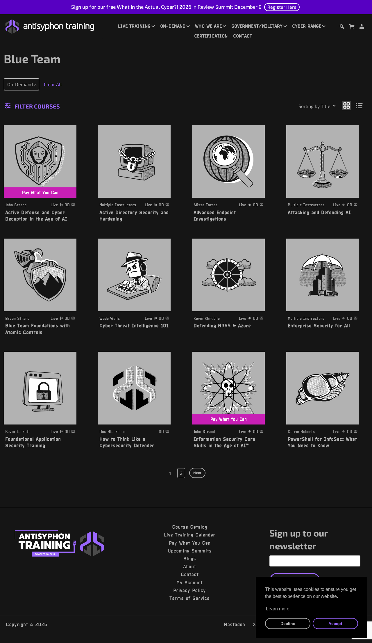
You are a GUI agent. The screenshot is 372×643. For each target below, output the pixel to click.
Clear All (53, 84)
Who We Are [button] (208, 26)
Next (197, 472)
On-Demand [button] (172, 26)
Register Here (281, 7)
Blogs (189, 558)
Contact (242, 35)
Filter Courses (37, 106)
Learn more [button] (277, 608)
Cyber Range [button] (306, 26)
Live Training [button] (134, 26)
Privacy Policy (189, 590)
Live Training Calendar (189, 534)
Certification (211, 35)
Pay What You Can (189, 543)
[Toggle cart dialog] (351, 27)
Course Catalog (189, 527)
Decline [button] (287, 623)
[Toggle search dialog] (341, 27)
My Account (189, 582)
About (189, 566)
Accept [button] (335, 623)
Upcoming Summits (190, 550)
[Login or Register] (361, 27)
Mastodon (234, 624)
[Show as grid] (346, 105)
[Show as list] (359, 105)
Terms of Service (189, 598)
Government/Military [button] (256, 26)
